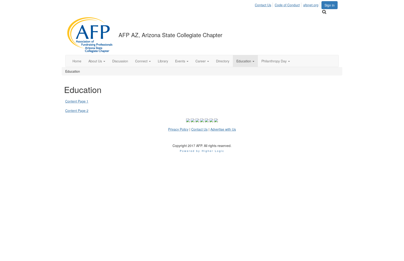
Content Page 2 (76, 110)
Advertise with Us (223, 129)
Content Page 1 (76, 101)
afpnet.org (310, 5)
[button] (97, 61)
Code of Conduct (287, 5)
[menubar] (287, 4)
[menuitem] (264, 4)
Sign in (330, 5)
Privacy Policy (178, 129)
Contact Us (263, 5)
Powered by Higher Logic (202, 151)
